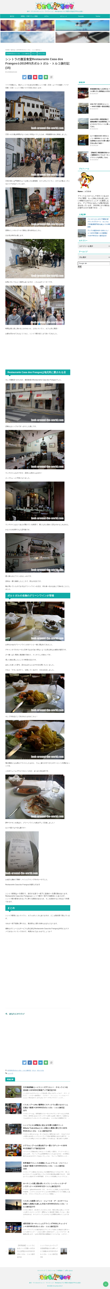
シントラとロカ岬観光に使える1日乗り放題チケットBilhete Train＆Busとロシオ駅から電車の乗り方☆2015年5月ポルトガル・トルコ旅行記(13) (45, 1128)
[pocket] (35, 77)
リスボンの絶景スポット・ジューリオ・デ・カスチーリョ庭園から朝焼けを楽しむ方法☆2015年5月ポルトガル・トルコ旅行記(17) (45, 1204)
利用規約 (60, 1270)
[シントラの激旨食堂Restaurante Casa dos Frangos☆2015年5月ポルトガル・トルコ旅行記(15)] (40, 77)
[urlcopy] (51, 77)
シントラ (10, 1073)
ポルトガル (40, 1070)
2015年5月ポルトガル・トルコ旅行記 (19, 1070)
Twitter (98, 16)
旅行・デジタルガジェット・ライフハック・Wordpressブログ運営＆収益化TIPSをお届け (55, 1283)
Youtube (81, 16)
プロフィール (51, 1270)
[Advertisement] (37, 352)
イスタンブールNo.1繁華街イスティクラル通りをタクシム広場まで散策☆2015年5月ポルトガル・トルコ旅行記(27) (45, 1108)
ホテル (46, 16)
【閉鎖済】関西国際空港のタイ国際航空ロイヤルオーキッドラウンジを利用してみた (100, 155)
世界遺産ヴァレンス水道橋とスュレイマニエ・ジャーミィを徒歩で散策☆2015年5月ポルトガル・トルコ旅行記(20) (45, 1166)
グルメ (34, 1070)
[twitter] (24, 77)
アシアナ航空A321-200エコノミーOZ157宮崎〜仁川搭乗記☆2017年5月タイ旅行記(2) (98, 233)
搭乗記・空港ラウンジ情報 (29, 16)
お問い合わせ (69, 1270)
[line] (46, 77)
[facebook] (30, 77)
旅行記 (12, 16)
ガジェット (63, 16)
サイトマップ (41, 1270)
